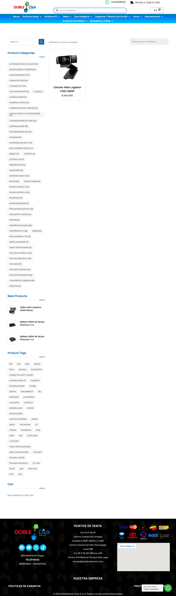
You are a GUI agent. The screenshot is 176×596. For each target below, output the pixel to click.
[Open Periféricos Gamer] (40, 16)
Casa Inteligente (19, 91)
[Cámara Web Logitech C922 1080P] (67, 67)
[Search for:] (26, 41)
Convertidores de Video (22, 121)
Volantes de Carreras (21, 280)
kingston (13, 397)
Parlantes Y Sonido (20, 214)
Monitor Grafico (19, 176)
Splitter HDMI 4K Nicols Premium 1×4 (32, 323)
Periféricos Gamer (20, 225)
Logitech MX (16, 159)
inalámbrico (27, 391)
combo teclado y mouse (21, 375)
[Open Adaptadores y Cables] (112, 21)
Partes (14, 220)
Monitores (16, 170)
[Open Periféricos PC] (59, 16)
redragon (26, 430)
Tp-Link (36, 463)
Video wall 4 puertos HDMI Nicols (30, 309)
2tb (18, 364)
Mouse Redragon (19, 203)
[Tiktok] (43, 547)
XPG (20, 474)
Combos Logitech (19, 103)
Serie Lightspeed (18, 242)
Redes (37, 231)
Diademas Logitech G (20, 143)
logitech (28, 403)
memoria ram (15, 408)
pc (36, 425)
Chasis (38, 91)
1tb (10, 364)
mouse (30, 408)
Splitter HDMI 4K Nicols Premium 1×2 (32, 338)
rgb (38, 430)
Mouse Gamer (32, 181)
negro (34, 419)
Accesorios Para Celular (23, 64)
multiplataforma (18, 419)
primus (12, 430)
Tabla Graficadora (20, 247)
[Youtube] (29, 547)
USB (21, 469)
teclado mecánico (18, 463)
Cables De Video (18, 80)
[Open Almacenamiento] (162, 16)
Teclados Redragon (20, 275)
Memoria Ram (17, 165)
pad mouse (25, 425)
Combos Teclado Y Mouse (23, 108)
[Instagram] (36, 547)
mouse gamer (15, 414)
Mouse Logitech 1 (19, 187)
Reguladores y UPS (19, 236)
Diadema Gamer (18, 126)
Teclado (37, 452)
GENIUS (12, 391)
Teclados (15, 264)
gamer (32, 386)
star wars (32, 436)
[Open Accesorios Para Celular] (86, 21)
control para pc (17, 380)
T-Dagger (13, 441)
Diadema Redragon (20, 132)
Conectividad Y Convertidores (24, 114)
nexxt (12, 425)
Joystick (29, 154)
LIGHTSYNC (14, 403)
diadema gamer (16, 386)
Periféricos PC (18, 231)
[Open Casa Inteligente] (91, 16)
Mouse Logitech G (19, 192)
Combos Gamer (17, 97)
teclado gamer (16, 458)
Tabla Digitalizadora (19, 447)
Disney (14, 154)
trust (12, 469)
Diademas (15, 137)
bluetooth (36, 369)
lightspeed (28, 397)
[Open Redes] (70, 16)
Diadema (35, 380)
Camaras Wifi (17, 86)
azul (11, 369)
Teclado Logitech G (20, 253)
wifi (11, 474)
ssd (20, 436)
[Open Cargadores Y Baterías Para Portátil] (129, 16)
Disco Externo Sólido (21, 148)
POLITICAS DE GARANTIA (24, 586)
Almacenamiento (19, 75)
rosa (11, 436)
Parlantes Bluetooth (21, 209)
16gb (27, 364)
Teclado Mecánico (20, 258)
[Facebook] (22, 547)
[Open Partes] (141, 16)
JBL (39, 391)
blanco (22, 369)
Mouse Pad (15, 198)
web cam (32, 469)
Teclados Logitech (19, 269)
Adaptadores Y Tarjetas (22, 69)
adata (37, 364)
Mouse (14, 181)
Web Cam (15, 286)
